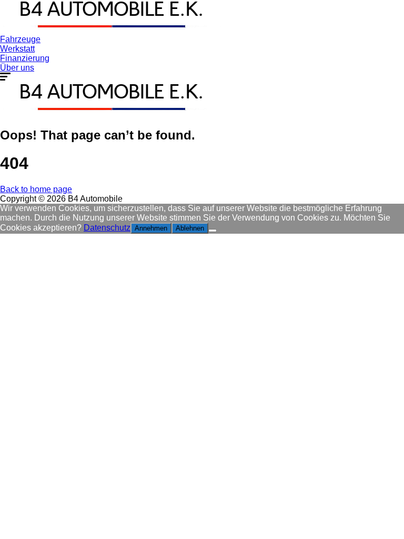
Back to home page (36, 189)
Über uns (17, 67)
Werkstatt (17, 48)
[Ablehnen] (212, 230)
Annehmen (151, 228)
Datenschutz (107, 227)
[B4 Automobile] (110, 29)
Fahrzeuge (20, 39)
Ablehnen (190, 228)
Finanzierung (24, 58)
